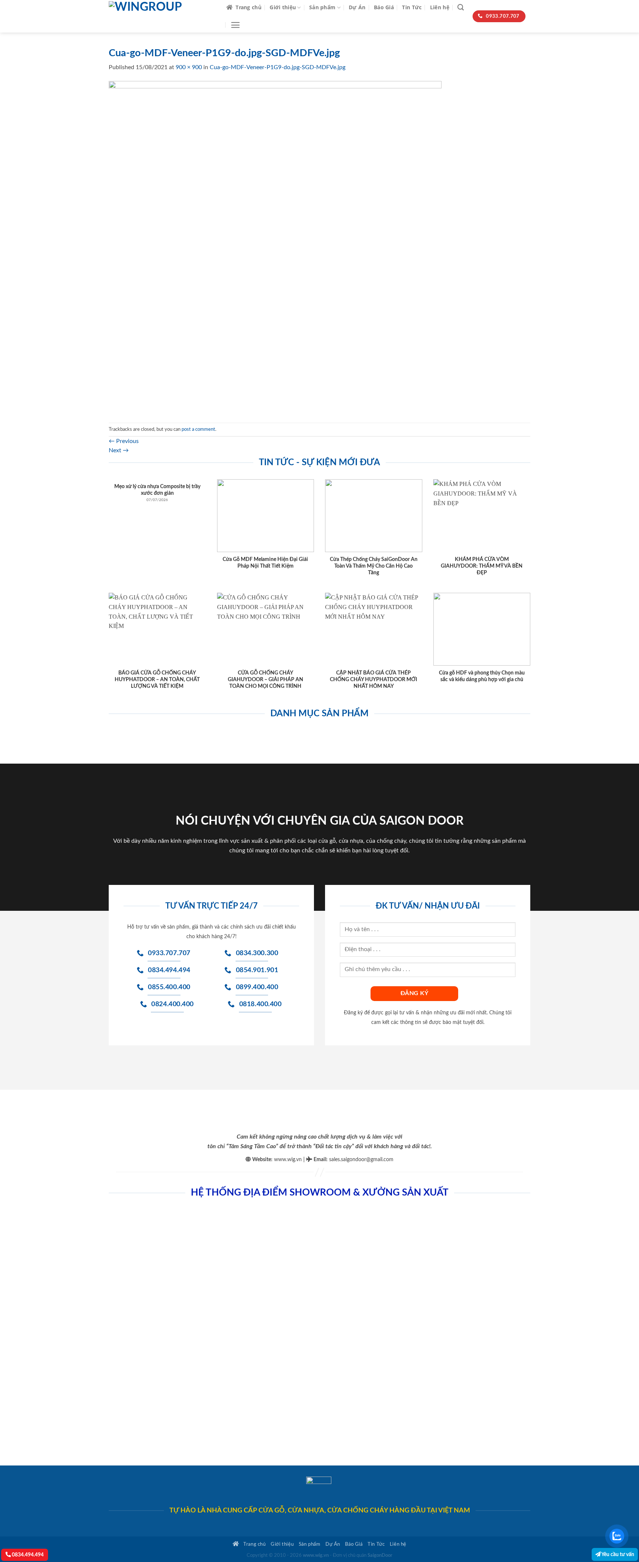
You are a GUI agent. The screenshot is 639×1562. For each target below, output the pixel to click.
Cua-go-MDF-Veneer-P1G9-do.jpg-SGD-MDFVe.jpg (277, 67)
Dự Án (357, 7)
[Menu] (235, 25)
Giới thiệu (283, 7)
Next (119, 450)
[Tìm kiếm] (460, 7)
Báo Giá (384, 7)
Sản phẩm (322, 7)
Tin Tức (412, 7)
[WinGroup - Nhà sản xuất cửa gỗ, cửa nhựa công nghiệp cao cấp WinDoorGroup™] (162, 16)
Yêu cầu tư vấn (617, 1554)
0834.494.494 (27, 1555)
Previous (124, 441)
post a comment (198, 429)
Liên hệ (439, 7)
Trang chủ (248, 7)
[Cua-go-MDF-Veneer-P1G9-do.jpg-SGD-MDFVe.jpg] (275, 247)
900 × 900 (189, 67)
